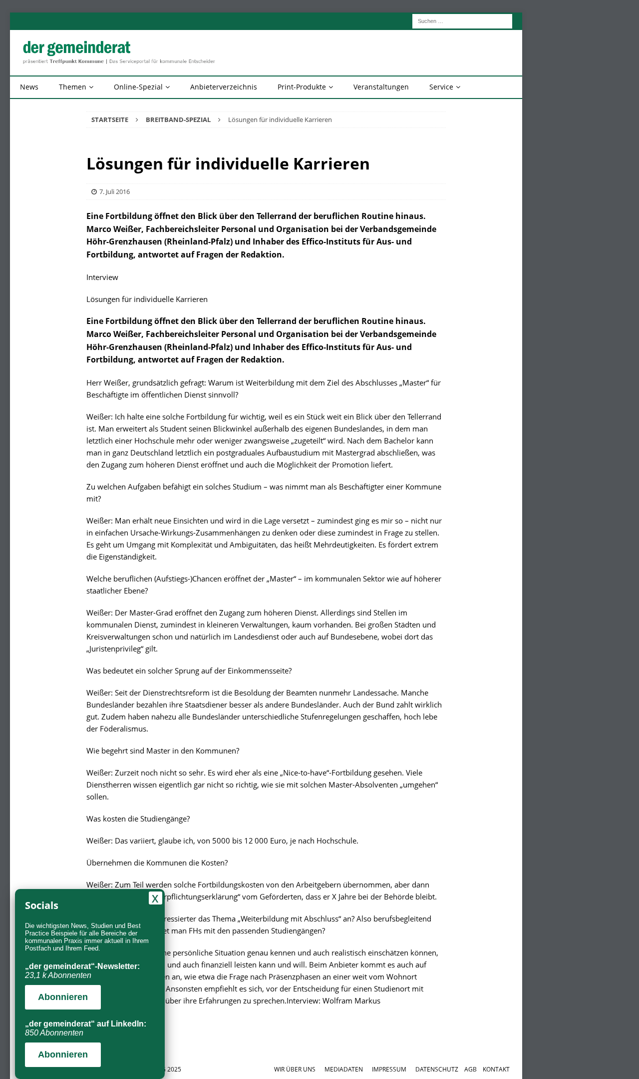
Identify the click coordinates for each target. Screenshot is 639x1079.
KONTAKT (496, 1069)
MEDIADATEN (343, 1069)
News (29, 87)
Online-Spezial (138, 87)
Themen (72, 87)
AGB (470, 1069)
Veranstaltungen (381, 87)
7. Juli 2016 (114, 191)
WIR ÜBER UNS (295, 1069)
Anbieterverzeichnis (223, 87)
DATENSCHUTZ (436, 1069)
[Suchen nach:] (462, 20)
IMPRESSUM (389, 1069)
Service (441, 87)
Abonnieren (63, 997)
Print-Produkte (302, 87)
